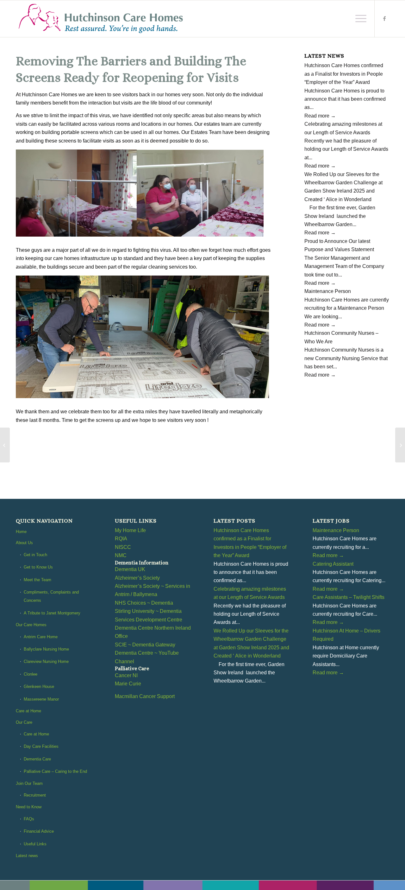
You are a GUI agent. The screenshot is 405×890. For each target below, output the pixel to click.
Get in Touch (35, 554)
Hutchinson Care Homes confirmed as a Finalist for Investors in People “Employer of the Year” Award (343, 74)
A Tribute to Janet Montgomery (52, 613)
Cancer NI (126, 675)
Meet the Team (37, 579)
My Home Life (130, 530)
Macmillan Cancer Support (145, 696)
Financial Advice (39, 831)
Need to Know (28, 806)
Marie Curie (128, 683)
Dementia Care (37, 759)
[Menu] (358, 18)
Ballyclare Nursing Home (46, 649)
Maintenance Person (327, 291)
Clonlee (30, 674)
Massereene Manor (41, 699)
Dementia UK (130, 569)
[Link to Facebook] (384, 18)
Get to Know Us (38, 567)
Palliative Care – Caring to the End (55, 771)
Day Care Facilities (41, 746)
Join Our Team (29, 783)
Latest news (27, 855)
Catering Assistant (333, 564)
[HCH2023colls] (101, 18)
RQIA (121, 538)
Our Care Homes (31, 624)
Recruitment (35, 795)
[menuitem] (358, 18)
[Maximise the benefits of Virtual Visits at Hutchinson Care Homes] (5, 445)
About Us (24, 542)
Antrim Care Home (41, 636)
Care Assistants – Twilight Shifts (348, 597)
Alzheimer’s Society (137, 578)
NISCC (123, 547)
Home (21, 531)
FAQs (29, 819)
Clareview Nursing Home (46, 661)
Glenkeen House (39, 686)
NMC (121, 555)
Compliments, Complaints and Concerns (51, 596)
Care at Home (28, 711)
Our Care (24, 722)
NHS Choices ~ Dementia (144, 603)
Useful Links (35, 844)
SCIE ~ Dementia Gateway (145, 644)
